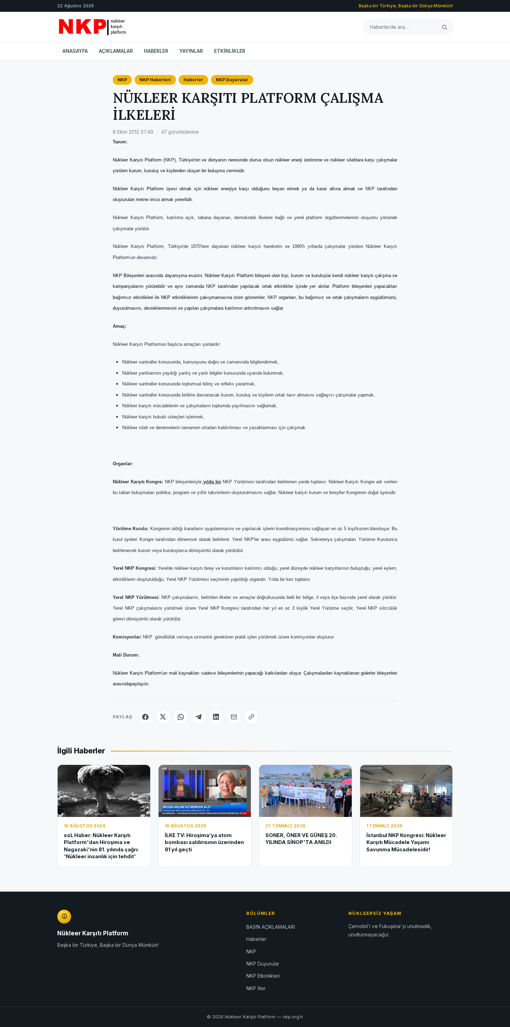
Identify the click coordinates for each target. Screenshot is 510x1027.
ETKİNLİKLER (229, 51)
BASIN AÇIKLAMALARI (270, 927)
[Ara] (444, 27)
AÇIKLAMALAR (116, 51)
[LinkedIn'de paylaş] (216, 717)
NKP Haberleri (155, 79)
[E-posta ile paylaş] (234, 717)
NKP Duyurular (232, 79)
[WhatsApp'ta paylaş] (180, 717)
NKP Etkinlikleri (263, 976)
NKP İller (256, 988)
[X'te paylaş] (163, 717)
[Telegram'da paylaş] (198, 717)
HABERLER (156, 51)
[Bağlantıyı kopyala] (251, 717)
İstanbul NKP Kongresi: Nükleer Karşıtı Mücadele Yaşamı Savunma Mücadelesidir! (406, 842)
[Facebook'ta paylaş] (145, 717)
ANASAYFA (75, 51)
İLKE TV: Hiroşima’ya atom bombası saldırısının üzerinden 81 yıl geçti (204, 842)
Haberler (193, 79)
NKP (122, 79)
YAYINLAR (191, 51)
